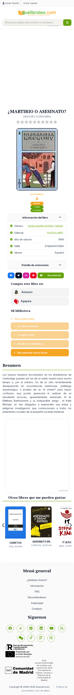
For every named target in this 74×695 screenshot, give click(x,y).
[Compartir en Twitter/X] (18, 275)
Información (37, 585)
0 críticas (37, 210)
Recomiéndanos (37, 597)
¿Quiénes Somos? (37, 580)
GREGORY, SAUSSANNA (37, 116)
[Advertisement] (37, 69)
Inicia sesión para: (24, 318)
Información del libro (35, 217)
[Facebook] (10, 628)
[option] (15, 527)
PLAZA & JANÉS (55, 232)
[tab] (37, 217)
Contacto (37, 608)
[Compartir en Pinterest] (33, 275)
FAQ (37, 591)
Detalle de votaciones (35, 265)
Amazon (27, 292)
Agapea (26, 301)
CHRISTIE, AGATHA (41, 545)
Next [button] (70, 525)
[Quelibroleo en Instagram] (26, 275)
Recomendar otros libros (32, 352)
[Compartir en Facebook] (11, 275)
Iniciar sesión (12, 3)
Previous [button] (3, 525)
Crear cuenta (30, 3)
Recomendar (54, 275)
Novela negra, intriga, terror (45, 226)
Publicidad (37, 603)
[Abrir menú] (67, 22)
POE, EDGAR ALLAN (15, 546)
